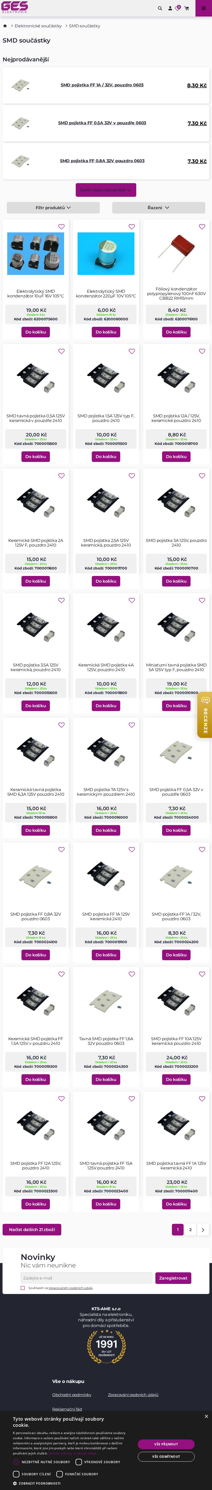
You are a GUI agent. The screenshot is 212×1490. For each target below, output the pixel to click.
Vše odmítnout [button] (166, 1456)
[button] (72, 1483)
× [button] (206, 1417)
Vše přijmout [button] (166, 1444)
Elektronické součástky (38, 25)
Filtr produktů (50, 207)
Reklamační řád (67, 1409)
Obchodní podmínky (71, 1394)
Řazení (155, 207)
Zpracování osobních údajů (133, 1394)
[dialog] (106, 1450)
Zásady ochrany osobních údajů (72, 1453)
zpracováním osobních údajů (71, 1288)
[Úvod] (5, 25)
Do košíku (35, 332)
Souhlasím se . (60, 1288)
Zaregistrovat (173, 1278)
